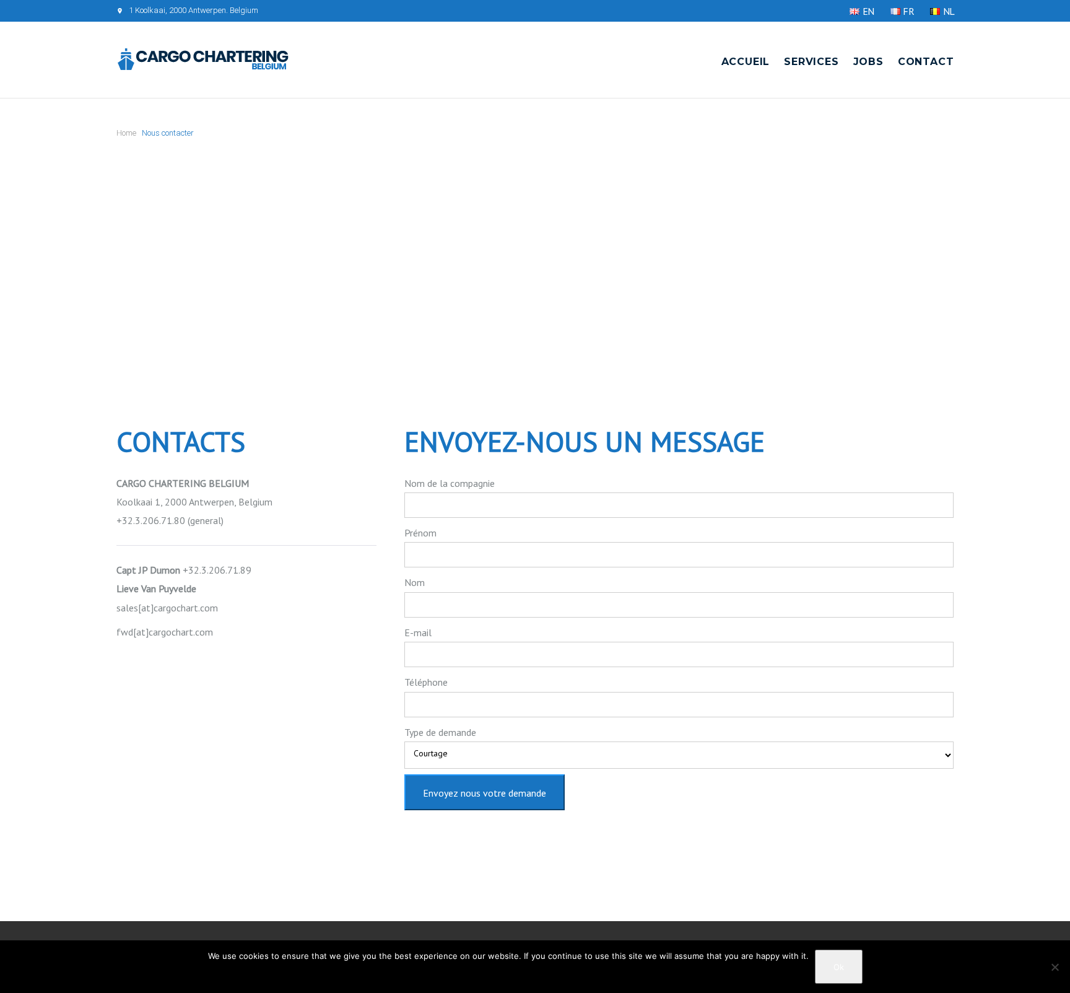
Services (811, 62)
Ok (838, 967)
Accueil (745, 62)
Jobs (868, 62)
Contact (926, 62)
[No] (1054, 967)
